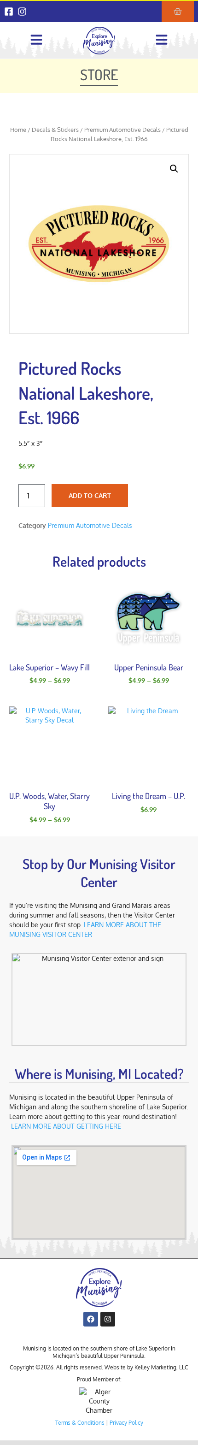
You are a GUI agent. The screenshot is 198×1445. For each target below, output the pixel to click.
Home (18, 129)
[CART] (178, 11)
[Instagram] (22, 11)
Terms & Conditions (80, 1422)
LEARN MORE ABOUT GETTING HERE (66, 1126)
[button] (174, 168)
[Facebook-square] (8, 11)
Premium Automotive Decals (122, 129)
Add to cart (90, 495)
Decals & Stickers (55, 129)
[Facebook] (90, 1319)
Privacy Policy (126, 1422)
